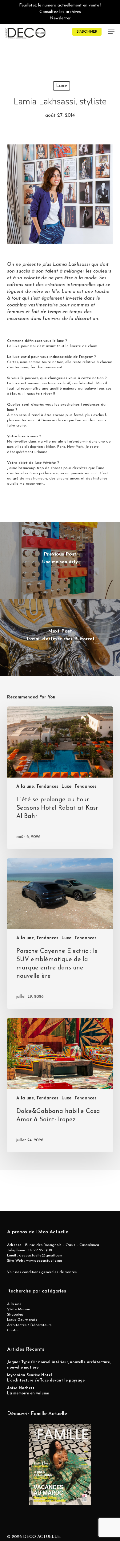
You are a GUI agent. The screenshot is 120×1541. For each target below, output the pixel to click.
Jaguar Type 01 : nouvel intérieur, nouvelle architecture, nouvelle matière (58, 1365)
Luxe (61, 85)
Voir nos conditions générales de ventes (42, 1272)
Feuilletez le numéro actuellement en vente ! (60, 5)
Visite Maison (18, 1309)
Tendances (85, 786)
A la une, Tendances (37, 786)
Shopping (15, 1315)
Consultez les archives (60, 12)
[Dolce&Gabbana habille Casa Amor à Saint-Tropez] (60, 1085)
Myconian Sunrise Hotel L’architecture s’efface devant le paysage (46, 1377)
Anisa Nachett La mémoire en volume (28, 1390)
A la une (14, 1304)
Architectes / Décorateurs (29, 1325)
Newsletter (60, 18)
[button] (111, 32)
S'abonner (87, 32)
